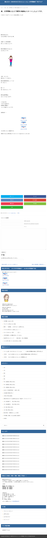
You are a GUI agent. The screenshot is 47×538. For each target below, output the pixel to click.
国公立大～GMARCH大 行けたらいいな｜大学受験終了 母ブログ (23, 1)
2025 (3, 435)
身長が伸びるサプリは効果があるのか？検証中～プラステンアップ (17, 398)
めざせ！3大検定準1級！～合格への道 (11, 390)
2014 (3, 466)
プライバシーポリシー (8, 511)
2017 (3, 458)
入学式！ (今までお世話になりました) (12, 354)
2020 (3, 449)
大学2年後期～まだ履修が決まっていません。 (13, 335)
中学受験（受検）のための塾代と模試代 (12, 415)
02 (6, 435)
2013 (3, 469)
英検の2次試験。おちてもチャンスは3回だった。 (10, 264)
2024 (3, 438)
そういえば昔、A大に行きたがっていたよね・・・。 (14, 351)
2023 (3, 441)
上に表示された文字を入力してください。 (9, 258)
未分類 (5, 418)
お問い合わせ (6, 513)
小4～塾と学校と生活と (8, 407)
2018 (3, 455)
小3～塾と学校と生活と (8, 409)
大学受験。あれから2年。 (9, 321)
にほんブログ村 (23, 120)
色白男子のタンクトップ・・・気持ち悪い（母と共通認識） (16, 338)
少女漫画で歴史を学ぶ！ (9, 392)
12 (18, 438)
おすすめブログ (7, 516)
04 (8, 438)
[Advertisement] (23, 25)
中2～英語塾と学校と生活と (9, 384)
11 (17, 438)
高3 (4, 373)
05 (10, 438)
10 (16, 438)
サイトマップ (6, 519)
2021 (3, 447)
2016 (3, 461)
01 (5, 438)
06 (11, 444)
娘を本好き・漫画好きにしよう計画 (11, 412)
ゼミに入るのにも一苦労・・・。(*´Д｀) (12, 332)
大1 (4, 367)
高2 (4, 376)
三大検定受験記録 (15, 501)
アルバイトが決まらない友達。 (10, 323)
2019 (3, 452)
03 (7, 438)
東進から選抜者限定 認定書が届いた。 (38, 264)
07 (12, 438)
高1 (4, 378)
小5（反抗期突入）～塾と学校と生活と (12, 404)
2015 (3, 464)
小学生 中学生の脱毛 (8, 395)
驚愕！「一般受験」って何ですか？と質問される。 (14, 326)
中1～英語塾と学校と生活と (9, 387)
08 (13, 441)
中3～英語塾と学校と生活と (9, 381)
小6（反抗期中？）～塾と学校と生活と (12, 401)
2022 (3, 444)
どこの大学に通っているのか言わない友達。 (13, 340)
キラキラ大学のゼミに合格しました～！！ (12, 329)
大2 (4, 370)
